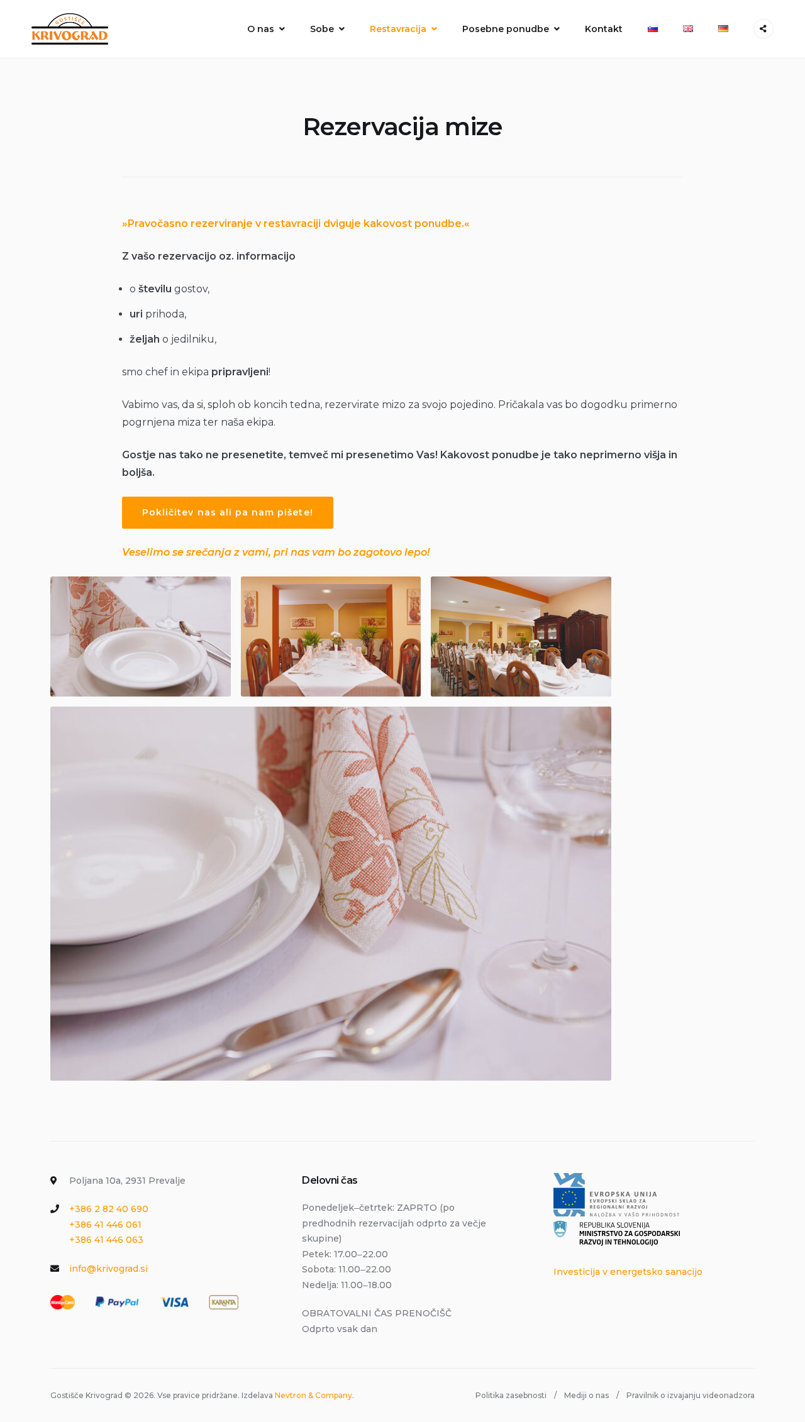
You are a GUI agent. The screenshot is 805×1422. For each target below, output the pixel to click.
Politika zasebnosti (511, 1395)
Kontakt (604, 29)
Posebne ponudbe (505, 29)
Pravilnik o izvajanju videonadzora (690, 1395)
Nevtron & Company (313, 1395)
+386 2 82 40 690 (108, 1209)
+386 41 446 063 (106, 1239)
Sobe (322, 29)
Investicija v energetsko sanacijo (627, 1271)
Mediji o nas (586, 1395)
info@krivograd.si (108, 1268)
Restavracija (398, 29)
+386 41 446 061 (105, 1224)
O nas (260, 29)
